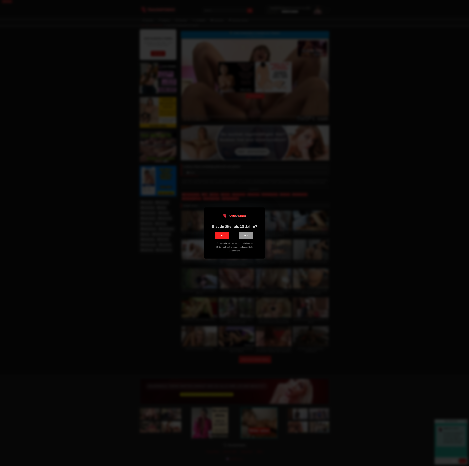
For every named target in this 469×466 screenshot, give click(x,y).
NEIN (246, 236)
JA (222, 236)
